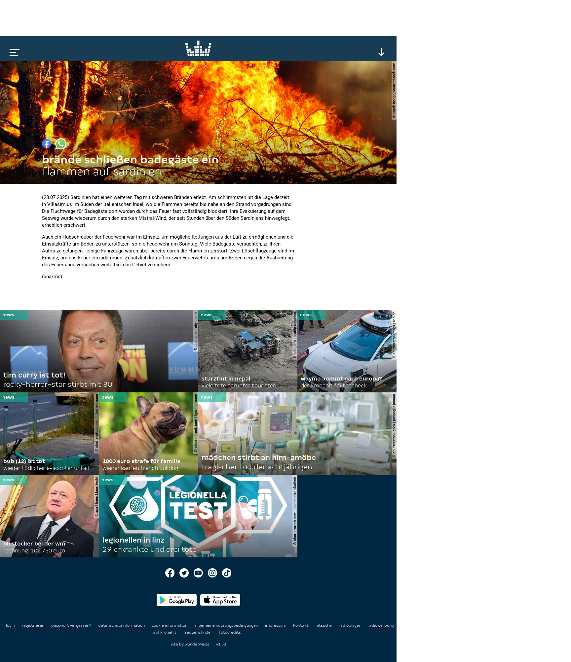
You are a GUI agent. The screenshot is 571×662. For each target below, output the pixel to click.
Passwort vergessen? (71, 625)
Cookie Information (170, 625)
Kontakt (301, 625)
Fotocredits (230, 632)
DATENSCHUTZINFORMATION (122, 625)
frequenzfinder (198, 632)
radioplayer (350, 625)
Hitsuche (324, 625)
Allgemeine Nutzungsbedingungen (226, 625)
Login (10, 625)
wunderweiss (197, 644)
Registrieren (33, 625)
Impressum (276, 625)
